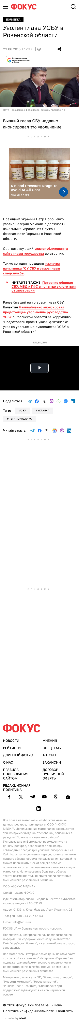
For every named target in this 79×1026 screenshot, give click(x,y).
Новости (11, 741)
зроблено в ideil (16, 1018)
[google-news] (68, 797)
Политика (13, 19)
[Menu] (5, 6)
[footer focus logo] (21, 728)
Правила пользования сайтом (15, 774)
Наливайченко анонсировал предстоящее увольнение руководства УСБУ (35, 312)
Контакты (65, 1011)
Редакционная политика (17, 787)
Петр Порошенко (20, 418)
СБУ (23, 410)
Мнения (50, 741)
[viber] (56, 797)
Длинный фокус (18, 755)
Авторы (49, 755)
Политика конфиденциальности (28, 1011)
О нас (8, 762)
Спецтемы (52, 748)
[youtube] (44, 797)
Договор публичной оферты (53, 774)
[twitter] (21, 797)
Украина (43, 410)
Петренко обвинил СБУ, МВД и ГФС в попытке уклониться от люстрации (44, 286)
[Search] (73, 6)
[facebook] (9, 797)
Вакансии (52, 762)
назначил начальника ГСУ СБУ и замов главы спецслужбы (31, 268)
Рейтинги (12, 748)
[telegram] (32, 797)
